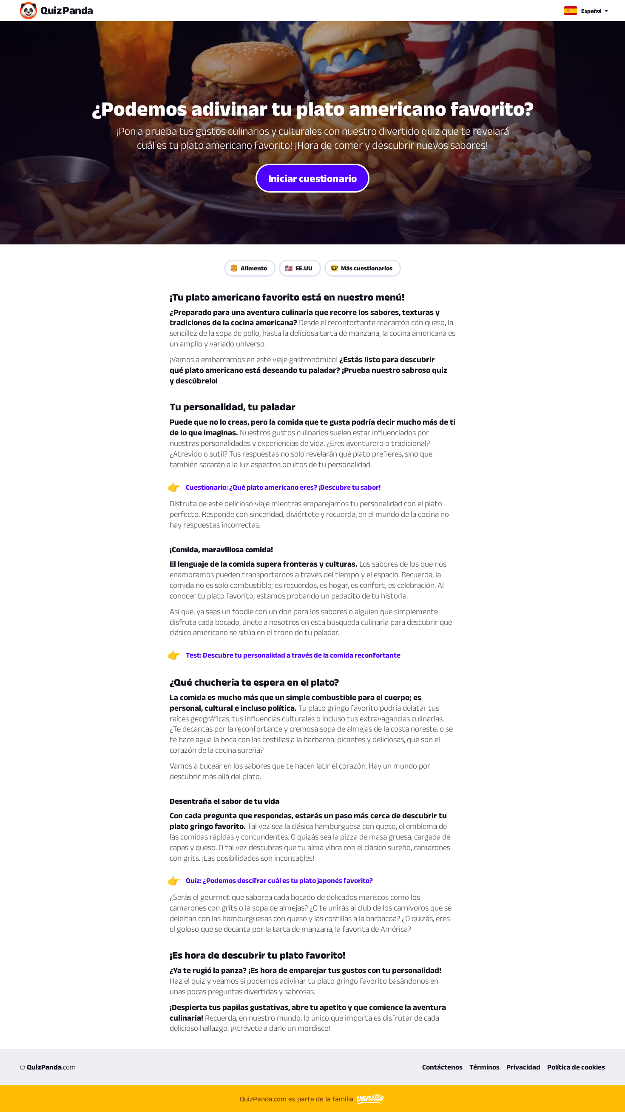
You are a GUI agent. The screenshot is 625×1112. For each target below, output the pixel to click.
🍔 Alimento (248, 268)
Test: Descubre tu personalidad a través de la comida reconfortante (293, 655)
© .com (48, 1067)
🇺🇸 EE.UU (298, 268)
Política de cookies (576, 1067)
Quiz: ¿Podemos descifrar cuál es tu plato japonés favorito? (279, 880)
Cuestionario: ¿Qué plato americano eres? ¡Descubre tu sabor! (283, 487)
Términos (484, 1067)
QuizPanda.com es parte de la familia (297, 1099)
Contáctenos (442, 1067)
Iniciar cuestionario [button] (312, 178)
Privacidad (523, 1067)
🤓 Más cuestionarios (361, 268)
